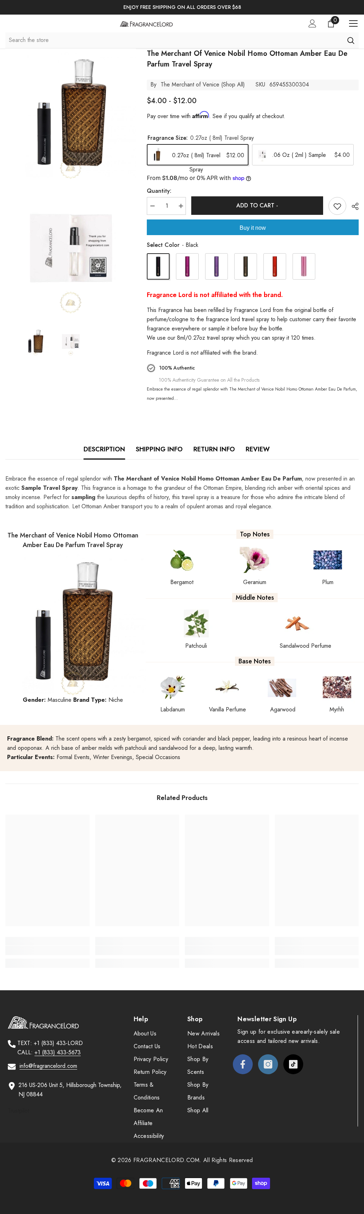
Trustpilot (18, 1111)
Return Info (214, 449)
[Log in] (312, 23)
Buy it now (253, 228)
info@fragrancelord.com (48, 1066)
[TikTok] (293, 1064)
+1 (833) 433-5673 (57, 1052)
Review (258, 449)
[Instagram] (268, 1064)
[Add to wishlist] (337, 206)
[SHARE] (352, 206)
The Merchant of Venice (190, 84)
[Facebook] (243, 1064)
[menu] (353, 23)
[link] (47, 950)
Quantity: (159, 191)
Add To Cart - (257, 205)
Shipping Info (159, 449)
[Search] (351, 40)
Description (104, 449)
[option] (182, 7)
